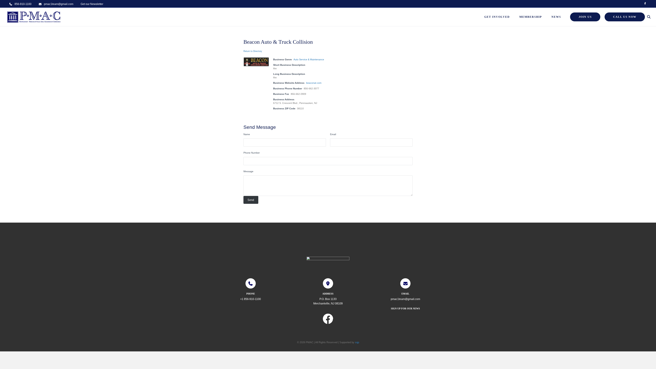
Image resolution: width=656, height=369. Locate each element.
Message (248, 171)
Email (333, 134)
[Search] (647, 17)
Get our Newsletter (92, 4)
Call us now (624, 16)
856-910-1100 (23, 4)
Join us (585, 16)
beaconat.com (314, 82)
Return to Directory (252, 51)
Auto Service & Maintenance (308, 59)
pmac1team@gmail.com (58, 4)
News (556, 16)
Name (246, 134)
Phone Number (251, 152)
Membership (530, 16)
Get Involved (497, 16)
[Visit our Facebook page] (328, 319)
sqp (357, 342)
